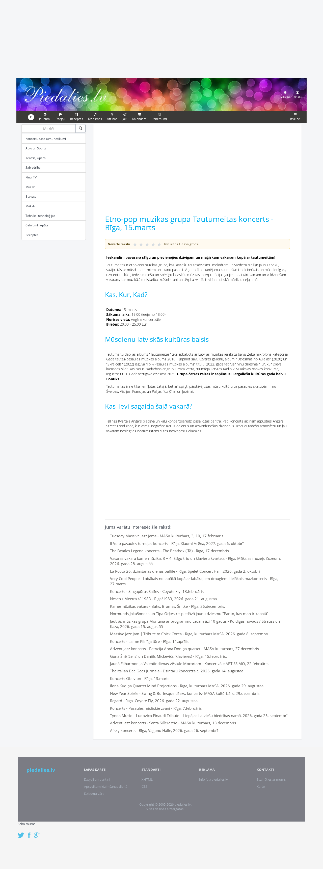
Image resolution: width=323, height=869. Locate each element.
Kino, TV (31, 177)
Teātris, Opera (35, 158)
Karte (261, 786)
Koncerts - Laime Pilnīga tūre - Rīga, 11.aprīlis (149, 641)
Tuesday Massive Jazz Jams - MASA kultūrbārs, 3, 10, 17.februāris (166, 535)
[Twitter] (22, 832)
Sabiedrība (33, 167)
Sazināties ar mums (271, 779)
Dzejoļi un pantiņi (97, 779)
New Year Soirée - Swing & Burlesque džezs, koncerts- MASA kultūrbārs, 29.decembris (184, 693)
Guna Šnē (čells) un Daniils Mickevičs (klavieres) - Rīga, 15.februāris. (168, 656)
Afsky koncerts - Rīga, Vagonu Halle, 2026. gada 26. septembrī (164, 730)
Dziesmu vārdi (94, 793)
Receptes (31, 235)
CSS (144, 786)
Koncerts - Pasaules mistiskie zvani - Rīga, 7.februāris (156, 708)
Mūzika (30, 187)
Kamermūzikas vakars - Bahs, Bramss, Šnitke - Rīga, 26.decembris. (167, 606)
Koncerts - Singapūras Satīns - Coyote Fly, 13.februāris (157, 591)
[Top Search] (80, 128)
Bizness (30, 196)
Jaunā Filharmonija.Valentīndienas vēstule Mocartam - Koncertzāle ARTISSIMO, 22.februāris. (189, 663)
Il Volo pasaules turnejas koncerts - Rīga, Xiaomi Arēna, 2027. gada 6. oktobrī (177, 543)
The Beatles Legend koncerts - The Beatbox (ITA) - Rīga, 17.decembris (169, 550)
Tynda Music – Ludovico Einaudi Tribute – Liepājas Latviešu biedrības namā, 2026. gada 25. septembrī (198, 715)
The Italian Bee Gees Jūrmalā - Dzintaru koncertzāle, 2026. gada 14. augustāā (176, 670)
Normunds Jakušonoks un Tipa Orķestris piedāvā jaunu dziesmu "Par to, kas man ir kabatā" (189, 613)
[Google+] (39, 832)
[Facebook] (30, 832)
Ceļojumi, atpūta (36, 225)
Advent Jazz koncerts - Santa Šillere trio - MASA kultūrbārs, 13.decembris (173, 722)
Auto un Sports (35, 148)
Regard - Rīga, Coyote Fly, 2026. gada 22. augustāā (154, 700)
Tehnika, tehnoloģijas (40, 216)
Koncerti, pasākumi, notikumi (45, 139)
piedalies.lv (40, 770)
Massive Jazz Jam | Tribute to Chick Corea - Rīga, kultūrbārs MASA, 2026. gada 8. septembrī (189, 633)
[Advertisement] (161, 38)
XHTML (147, 779)
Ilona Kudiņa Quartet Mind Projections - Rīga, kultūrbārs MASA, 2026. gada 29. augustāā (186, 685)
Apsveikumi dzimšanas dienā (105, 786)
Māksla (30, 206)
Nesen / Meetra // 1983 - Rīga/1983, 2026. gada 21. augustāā (163, 598)
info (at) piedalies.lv (213, 779)
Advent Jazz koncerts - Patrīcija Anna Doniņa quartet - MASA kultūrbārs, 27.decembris (184, 648)
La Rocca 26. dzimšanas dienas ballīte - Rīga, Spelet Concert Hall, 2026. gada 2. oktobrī (185, 571)
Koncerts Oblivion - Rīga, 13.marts (139, 678)
